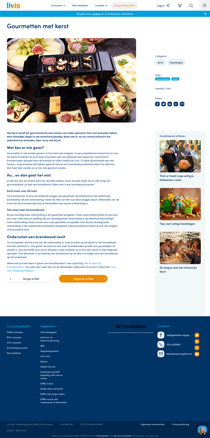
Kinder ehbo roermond (51, 388)
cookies (96, 13)
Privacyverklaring (180, 424)
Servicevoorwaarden (122, 435)
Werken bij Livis (47, 366)
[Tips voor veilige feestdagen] (180, 207)
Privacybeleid (102, 435)
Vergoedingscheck (124, 5)
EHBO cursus (46, 383)
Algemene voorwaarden (153, 424)
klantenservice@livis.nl (179, 354)
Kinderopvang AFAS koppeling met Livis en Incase (51, 375)
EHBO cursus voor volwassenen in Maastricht (53, 401)
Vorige (31, 279)
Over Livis (45, 356)
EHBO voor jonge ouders (52, 393)
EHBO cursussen (15, 332)
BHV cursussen (14, 337)
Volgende (83, 279)
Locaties (99, 5)
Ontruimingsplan (48, 332)
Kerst (160, 62)
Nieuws (44, 361)
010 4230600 (173, 344)
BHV (42, 345)
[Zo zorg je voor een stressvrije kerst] (180, 253)
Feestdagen (176, 62)
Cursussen (56, 5)
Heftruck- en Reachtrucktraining (49, 339)
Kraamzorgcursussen (17, 347)
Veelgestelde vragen (178, 335)
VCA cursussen (14, 342)
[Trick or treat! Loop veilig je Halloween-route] (180, 161)
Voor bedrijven (80, 5)
